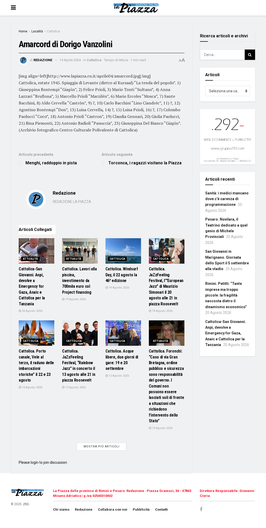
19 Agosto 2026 (75, 299)
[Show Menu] (13, 8)
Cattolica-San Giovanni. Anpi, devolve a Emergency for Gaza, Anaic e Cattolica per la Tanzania (32, 286)
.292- (25, 504)
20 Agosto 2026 (31, 311)
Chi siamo (61, 509)
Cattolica (53, 31)
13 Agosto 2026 (75, 387)
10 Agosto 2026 (161, 428)
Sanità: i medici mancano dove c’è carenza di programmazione (227, 199)
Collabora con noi (112, 509)
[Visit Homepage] (137, 8)
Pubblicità (141, 509)
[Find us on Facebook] (201, 509)
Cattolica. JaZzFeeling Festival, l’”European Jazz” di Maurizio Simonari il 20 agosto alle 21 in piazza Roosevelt (166, 286)
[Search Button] (250, 55)
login (34, 462)
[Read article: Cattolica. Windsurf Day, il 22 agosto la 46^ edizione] (123, 251)
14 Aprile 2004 (70, 60)
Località (37, 31)
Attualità (30, 258)
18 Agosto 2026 (161, 311)
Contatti (161, 509)
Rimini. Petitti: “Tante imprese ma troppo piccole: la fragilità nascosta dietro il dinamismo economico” (226, 295)
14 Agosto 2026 (31, 387)
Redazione (43, 60)
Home (23, 31)
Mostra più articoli (101, 446)
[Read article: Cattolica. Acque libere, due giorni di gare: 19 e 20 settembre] (123, 333)
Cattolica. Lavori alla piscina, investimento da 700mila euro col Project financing (79, 280)
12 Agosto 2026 (118, 375)
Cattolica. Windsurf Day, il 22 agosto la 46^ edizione (121, 274)
